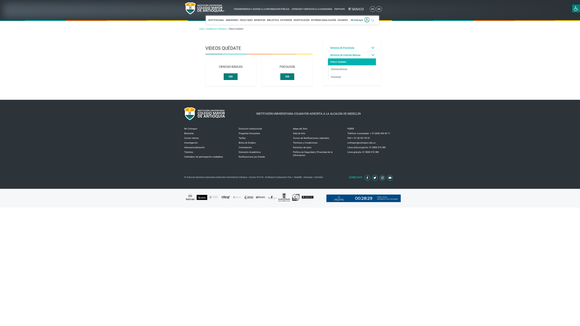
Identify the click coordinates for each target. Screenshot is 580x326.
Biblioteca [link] (273, 20)
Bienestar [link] (259, 20)
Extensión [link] (286, 20)
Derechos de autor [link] (302, 147)
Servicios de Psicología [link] (342, 47)
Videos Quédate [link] (338, 62)
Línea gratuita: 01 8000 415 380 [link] (363, 152)
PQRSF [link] (350, 128)
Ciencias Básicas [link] (339, 69)
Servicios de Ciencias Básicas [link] (345, 55)
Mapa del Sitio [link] (300, 128)
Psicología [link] (336, 77)
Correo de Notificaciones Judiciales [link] (311, 138)
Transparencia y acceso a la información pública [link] (261, 9)
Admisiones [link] (232, 20)
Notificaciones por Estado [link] (252, 156)
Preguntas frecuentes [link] (249, 133)
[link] (576, 8)
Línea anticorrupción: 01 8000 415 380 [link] (366, 147)
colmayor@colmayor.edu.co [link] (361, 142)
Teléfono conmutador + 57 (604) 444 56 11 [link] (368, 133)
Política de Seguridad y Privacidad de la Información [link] (312, 154)
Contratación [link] (245, 147)
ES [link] (372, 9)
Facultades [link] (246, 20)
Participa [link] (339, 9)
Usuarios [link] (343, 20)
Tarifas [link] (242, 138)
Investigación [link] (301, 20)
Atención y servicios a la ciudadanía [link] (312, 9)
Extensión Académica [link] (250, 152)
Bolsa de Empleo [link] (247, 142)
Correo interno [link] (191, 138)
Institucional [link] (216, 20)
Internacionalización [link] (323, 20)
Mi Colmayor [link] (357, 20)
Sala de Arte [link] (299, 133)
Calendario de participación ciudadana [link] (203, 156)
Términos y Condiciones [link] (305, 142)
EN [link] (379, 9)
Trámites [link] (188, 152)
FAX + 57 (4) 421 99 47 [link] (358, 138)
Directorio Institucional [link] (250, 128)
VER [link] (231, 76)
